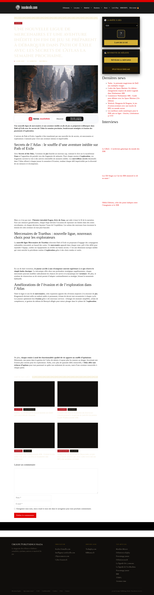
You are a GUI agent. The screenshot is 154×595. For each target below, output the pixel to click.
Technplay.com (91, 549)
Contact (67, 591)
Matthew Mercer (122, 549)
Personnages (29, 409)
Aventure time (121, 581)
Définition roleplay (123, 553)
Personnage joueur (122, 556)
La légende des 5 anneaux (125, 563)
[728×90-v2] (52, 263)
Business (97, 8)
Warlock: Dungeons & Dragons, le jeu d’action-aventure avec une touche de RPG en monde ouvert (76, 456)
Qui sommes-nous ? (28, 591)
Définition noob (122, 560)
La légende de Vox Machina (126, 567)
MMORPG (124, 8)
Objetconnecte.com (62, 556)
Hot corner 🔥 (134, 8)
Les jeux (77, 8)
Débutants (66, 8)
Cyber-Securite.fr (61, 560)
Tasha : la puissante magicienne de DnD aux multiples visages (33, 414)
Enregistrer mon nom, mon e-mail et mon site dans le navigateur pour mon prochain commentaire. (53, 509)
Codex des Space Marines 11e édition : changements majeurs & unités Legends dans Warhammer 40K (77, 415)
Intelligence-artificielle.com (65, 553)
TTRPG (119, 577)
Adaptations (63, 451)
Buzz (105, 8)
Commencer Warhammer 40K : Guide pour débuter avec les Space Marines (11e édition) (34, 456)
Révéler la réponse (121, 60)
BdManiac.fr (90, 553)
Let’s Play (115, 8)
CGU (37, 591)
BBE (117, 574)
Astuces (18, 451)
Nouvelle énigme (121, 69)
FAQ (61, 591)
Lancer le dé (121, 42)
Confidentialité (46, 591)
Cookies (55, 591)
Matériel (86, 8)
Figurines (62, 409)
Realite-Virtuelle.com (62, 549)
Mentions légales (16, 591)
